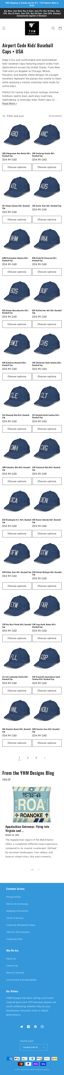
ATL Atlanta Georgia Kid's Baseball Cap (16, 207)
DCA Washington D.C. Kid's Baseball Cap (16, 521)
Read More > (9, 103)
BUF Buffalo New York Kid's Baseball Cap (47, 311)
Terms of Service (14, 918)
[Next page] (44, 757)
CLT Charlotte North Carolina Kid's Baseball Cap (45, 416)
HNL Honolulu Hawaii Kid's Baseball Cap (16, 730)
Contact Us (12, 965)
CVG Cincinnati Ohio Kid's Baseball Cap (46, 468)
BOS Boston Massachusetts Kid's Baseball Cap (15, 311)
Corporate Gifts (14, 939)
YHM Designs (25, 1069)
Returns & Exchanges (17, 904)
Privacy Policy (13, 897)
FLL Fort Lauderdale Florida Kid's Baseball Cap (15, 678)
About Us (11, 958)
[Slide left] (25, 869)
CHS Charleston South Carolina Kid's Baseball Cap (46, 363)
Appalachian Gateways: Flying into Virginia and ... (27, 828)
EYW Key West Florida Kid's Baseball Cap (16, 625)
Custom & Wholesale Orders (20, 925)
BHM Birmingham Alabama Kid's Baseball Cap (15, 259)
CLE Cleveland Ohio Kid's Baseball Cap (15, 416)
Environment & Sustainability (21, 980)
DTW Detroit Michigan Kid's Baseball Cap (47, 573)
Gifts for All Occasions (18, 932)
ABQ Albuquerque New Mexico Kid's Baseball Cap (16, 154)
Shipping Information (17, 911)
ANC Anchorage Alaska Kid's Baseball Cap (43, 154)
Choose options (17, 167)
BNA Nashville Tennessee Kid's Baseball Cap (44, 259)
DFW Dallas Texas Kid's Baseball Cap (16, 572)
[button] (3, 28)
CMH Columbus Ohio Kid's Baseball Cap (16, 468)
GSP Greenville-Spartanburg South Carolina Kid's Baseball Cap (46, 678)
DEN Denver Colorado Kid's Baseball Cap (46, 521)
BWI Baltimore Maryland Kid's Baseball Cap (14, 363)
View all (6, 779)
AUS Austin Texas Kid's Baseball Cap (46, 206)
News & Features (15, 972)
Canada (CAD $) (30, 1047)
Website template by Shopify (39, 1069)
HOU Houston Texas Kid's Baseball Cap (45, 730)
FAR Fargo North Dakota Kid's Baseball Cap (44, 625)
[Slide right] (38, 869)
